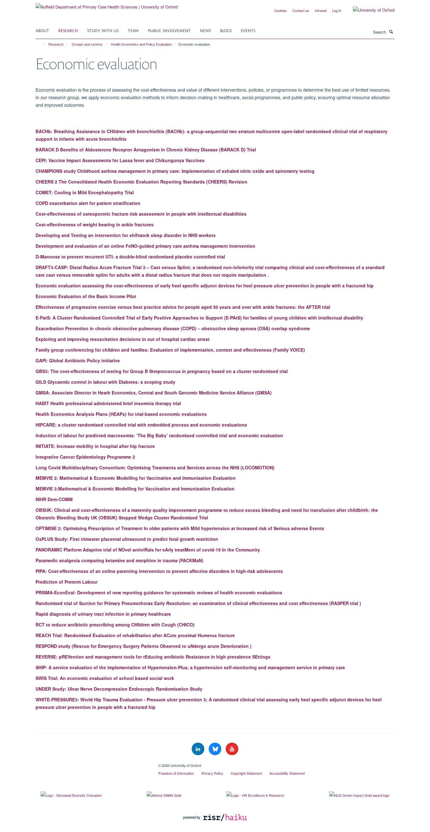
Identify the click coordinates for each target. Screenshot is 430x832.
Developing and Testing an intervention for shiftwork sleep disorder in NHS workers (126, 235)
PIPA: (159, 571)
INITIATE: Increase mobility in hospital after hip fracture (95, 446)
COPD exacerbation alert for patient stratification (88, 203)
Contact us (300, 10)
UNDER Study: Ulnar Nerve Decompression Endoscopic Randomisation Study (119, 689)
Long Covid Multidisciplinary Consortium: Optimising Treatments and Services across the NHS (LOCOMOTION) (155, 467)
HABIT (108, 403)
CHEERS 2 (141, 181)
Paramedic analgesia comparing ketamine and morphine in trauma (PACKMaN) (119, 560)
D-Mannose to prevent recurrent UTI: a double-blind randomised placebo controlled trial (130, 256)
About (42, 30)
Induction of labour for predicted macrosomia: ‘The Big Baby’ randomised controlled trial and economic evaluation (159, 435)
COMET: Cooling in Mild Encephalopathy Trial (85, 192)
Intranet (320, 10)
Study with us (103, 30)
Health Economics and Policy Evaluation (141, 44)
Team (133, 30)
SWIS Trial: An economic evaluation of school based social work (105, 678)
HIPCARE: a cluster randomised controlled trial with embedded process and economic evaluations (141, 425)
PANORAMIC (148, 549)
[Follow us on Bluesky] (216, 749)
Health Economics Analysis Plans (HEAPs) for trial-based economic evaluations (121, 414)
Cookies (280, 10)
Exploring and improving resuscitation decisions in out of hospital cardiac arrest (123, 339)
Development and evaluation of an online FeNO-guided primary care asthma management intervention (145, 246)
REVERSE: (153, 657)
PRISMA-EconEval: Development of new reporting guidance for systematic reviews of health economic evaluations (159, 592)
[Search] (391, 31)
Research (68, 30)
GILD (105, 382)
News (205, 30)
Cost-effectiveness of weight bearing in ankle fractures (95, 224)
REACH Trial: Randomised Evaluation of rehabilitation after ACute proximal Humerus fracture (135, 635)
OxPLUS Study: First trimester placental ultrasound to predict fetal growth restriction (127, 539)
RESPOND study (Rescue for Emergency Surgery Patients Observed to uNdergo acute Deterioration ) (144, 646)
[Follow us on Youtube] (232, 749)
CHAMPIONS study (175, 171)
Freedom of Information (176, 773)
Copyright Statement (246, 773)
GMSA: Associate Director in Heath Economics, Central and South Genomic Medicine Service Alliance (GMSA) (154, 392)
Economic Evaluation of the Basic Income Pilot (86, 296)
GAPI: (78, 360)
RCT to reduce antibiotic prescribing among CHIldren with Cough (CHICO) (115, 624)
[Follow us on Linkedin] (199, 749)
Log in (336, 10)
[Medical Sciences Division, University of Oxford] (92, 763)
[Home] (41, 44)
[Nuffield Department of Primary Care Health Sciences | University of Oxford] (107, 5)
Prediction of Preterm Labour (67, 582)
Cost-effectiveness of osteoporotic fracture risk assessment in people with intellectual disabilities (141, 214)
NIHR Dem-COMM (54, 499)
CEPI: (120, 160)
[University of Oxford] (368, 10)
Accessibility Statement (287, 773)
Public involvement (169, 30)
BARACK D (146, 149)
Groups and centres (87, 44)
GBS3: (162, 371)
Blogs (226, 30)
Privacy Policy (212, 773)
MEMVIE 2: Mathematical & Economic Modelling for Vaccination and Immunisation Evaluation (136, 478)
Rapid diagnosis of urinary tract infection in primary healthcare (103, 614)
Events (248, 30)
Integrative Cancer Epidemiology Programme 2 (85, 457)
